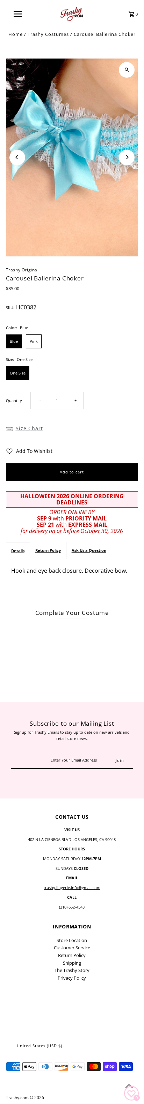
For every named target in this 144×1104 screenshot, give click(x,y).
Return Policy (48, 550)
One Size (18, 373)
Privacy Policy (72, 978)
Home (15, 34)
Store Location (72, 940)
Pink (34, 341)
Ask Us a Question (89, 550)
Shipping (72, 963)
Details (17, 550)
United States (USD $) (39, 1045)
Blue (14, 341)
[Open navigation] (18, 14)
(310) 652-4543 (72, 907)
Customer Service (72, 947)
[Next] (127, 157)
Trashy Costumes (48, 34)
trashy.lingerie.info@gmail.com (72, 887)
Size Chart (29, 428)
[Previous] (17, 157)
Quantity (14, 400)
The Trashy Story (72, 970)
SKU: (10, 307)
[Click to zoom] (127, 70)
